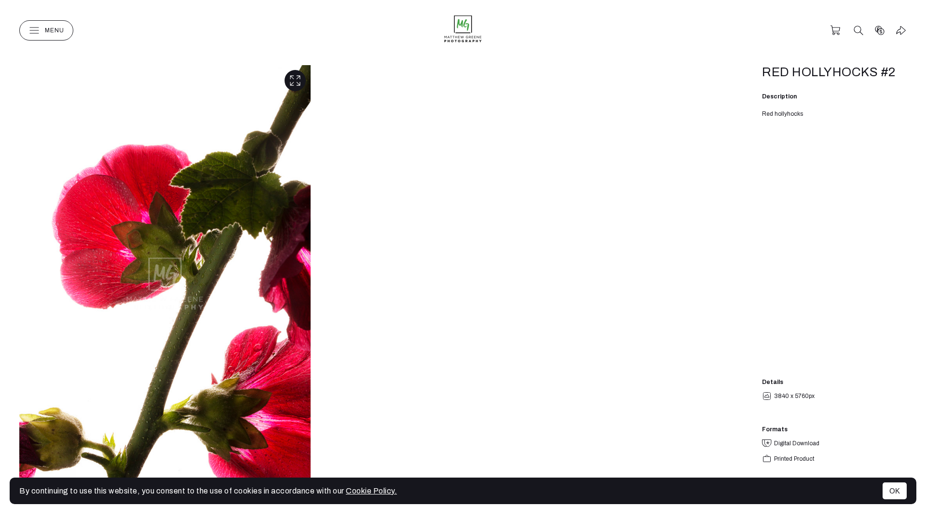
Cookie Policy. (371, 491)
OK (894, 491)
